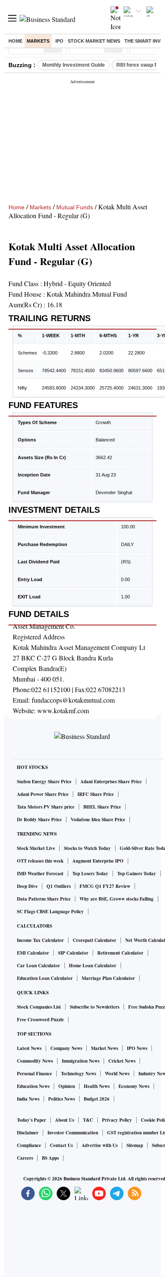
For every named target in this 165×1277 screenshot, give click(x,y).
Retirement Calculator (120, 953)
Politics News (61, 1099)
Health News (97, 1086)
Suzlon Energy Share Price (44, 782)
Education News (33, 1086)
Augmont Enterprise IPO (98, 861)
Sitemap (134, 1145)
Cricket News (121, 1061)
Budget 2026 (97, 1099)
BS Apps (50, 1158)
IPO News (137, 1048)
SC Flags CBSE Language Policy (50, 911)
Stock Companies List (39, 1007)
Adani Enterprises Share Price (111, 782)
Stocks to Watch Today (87, 848)
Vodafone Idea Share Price (98, 819)
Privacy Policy (117, 1120)
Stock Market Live (36, 848)
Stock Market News (94, 40)
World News (117, 1074)
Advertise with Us (100, 1145)
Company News (66, 1048)
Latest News (29, 1048)
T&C (88, 1120)
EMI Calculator (33, 953)
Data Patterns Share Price (44, 899)
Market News (104, 1048)
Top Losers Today (90, 874)
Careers (25, 1158)
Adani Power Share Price (43, 794)
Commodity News (35, 1061)
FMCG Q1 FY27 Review (105, 886)
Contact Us (61, 1145)
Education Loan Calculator (45, 978)
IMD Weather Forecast (40, 874)
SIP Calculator (73, 953)
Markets (38, 40)
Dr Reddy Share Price (39, 819)
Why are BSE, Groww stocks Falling (117, 899)
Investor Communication (72, 1133)
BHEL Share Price (102, 807)
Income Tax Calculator (40, 940)
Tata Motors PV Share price (45, 807)
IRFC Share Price (95, 794)
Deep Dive (27, 886)
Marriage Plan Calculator (108, 978)
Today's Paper (31, 1120)
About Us (64, 1120)
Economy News (133, 1086)
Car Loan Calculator (38, 966)
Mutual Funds (74, 207)
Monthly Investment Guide (73, 65)
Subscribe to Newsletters (94, 1007)
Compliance (29, 1145)
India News (28, 1099)
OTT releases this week (40, 861)
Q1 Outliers (59, 886)
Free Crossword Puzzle (40, 1020)
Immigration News (80, 1061)
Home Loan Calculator (92, 966)
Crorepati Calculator (94, 940)
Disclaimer (27, 1133)
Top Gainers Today (136, 874)
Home (15, 40)
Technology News (78, 1074)
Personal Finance (34, 1074)
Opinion (66, 1086)
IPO (59, 40)
